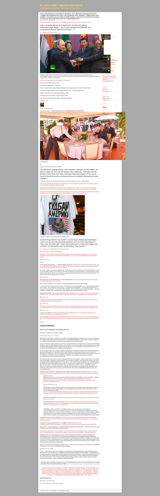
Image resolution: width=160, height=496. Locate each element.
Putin (54, 20)
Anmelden (104, 122)
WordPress (54, 490)
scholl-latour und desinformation (49, 249)
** (74, 29)
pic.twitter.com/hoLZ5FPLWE (77, 110)
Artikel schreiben (106, 119)
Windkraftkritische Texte (107, 81)
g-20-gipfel (52, 32)
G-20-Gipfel (50, 20)
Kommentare (105, 114)
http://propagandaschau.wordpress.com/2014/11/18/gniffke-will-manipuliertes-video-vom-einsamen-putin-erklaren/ (66, 22)
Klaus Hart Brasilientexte (61, 5)
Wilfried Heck (105, 79)
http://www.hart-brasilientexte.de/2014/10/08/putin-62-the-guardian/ (55, 80)
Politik (88, 462)
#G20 (66, 110)
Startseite (104, 88)
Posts (103, 112)
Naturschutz (105, 98)
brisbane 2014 (45, 32)
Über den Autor (105, 91)
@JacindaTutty (49, 108)
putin (56, 32)
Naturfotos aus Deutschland (108, 77)
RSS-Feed (60, 463)
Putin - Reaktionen (111, 64)
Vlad (62, 490)
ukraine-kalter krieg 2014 (63, 249)
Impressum (105, 89)
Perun (67, 490)
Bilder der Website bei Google (109, 76)
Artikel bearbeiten (106, 121)
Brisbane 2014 (45, 20)
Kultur (103, 96)
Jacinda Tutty (43, 108)
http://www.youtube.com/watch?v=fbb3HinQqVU (51, 251)
